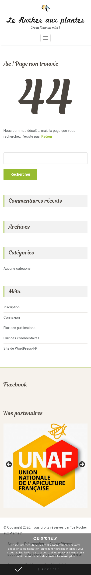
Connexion (12, 317)
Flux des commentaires (21, 338)
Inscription (12, 307)
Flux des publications (19, 328)
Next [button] (81, 464)
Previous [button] (9, 464)
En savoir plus (66, 556)
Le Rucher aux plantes (45, 20)
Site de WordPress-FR (20, 348)
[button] (45, 569)
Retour (46, 136)
